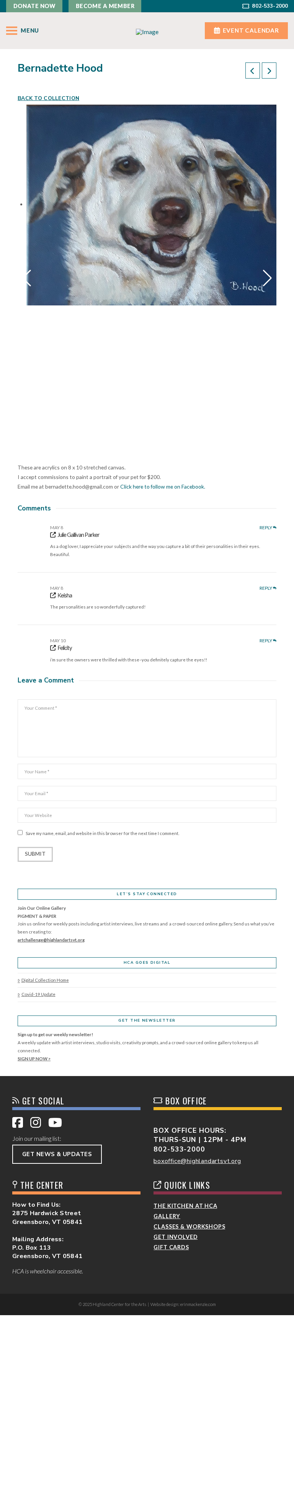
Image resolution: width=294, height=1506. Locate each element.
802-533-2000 (179, 1149)
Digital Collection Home (45, 980)
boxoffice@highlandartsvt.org (197, 1161)
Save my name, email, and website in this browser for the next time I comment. (102, 833)
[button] (22, 31)
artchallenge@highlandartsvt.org (51, 939)
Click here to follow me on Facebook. (162, 486)
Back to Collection (48, 98)
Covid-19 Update (38, 994)
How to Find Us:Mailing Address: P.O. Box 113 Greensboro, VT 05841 (47, 1230)
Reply (266, 527)
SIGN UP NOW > (34, 1058)
